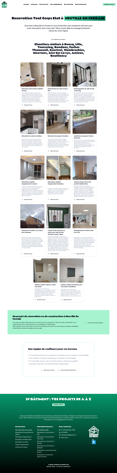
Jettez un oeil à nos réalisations (68, 370)
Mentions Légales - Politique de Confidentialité (58, 466)
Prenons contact (58, 404)
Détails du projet (28, 105)
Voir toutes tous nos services (23, 430)
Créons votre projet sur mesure (95, 322)
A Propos (34, 4)
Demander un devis (109, 4)
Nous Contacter (80, 4)
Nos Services (43, 4)
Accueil (26, 4)
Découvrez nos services (49, 370)
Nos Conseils (68, 4)
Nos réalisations (56, 4)
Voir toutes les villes (43, 430)
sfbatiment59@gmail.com (68, 435)
